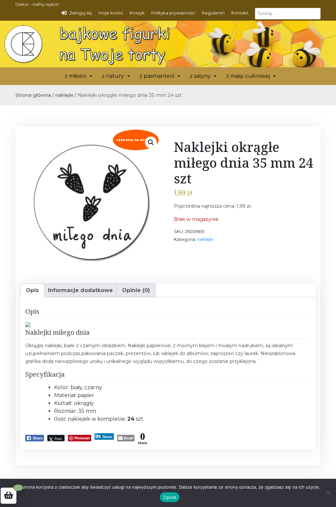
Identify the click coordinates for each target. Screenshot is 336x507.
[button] (151, 142)
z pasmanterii (156, 76)
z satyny (200, 76)
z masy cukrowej (248, 76)
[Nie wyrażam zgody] (328, 493)
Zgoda (169, 497)
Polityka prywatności (173, 12)
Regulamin (213, 12)
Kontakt (239, 12)
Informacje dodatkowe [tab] (80, 290)
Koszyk (137, 12)
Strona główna (33, 95)
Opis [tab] (32, 290)
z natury (113, 76)
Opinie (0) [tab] (136, 290)
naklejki (64, 95)
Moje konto (110, 12)
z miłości (75, 76)
